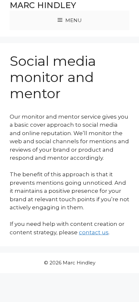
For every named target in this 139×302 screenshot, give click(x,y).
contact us (94, 232)
